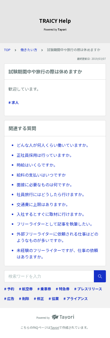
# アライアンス (75, 298)
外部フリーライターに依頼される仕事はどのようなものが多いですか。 (57, 237)
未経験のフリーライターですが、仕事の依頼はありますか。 (57, 253)
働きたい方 (28, 49)
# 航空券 (26, 288)
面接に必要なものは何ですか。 (45, 184)
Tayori (54, 327)
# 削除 (24, 298)
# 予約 (9, 288)
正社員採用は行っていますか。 (45, 155)
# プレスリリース (88, 288)
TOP (7, 49)
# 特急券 (63, 288)
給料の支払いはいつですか (41, 175)
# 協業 (54, 298)
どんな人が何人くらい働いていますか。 (53, 145)
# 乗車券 (44, 288)
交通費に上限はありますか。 (43, 204)
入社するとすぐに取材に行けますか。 (51, 214)
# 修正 (39, 298)
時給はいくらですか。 (37, 165)
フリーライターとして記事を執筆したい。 (55, 224)
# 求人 (13, 102)
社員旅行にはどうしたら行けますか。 (51, 194)
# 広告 (9, 298)
